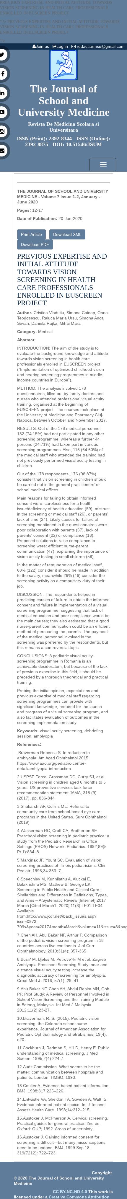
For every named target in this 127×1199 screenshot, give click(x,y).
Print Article (31, 234)
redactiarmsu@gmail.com (101, 46)
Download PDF (35, 244)
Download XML (67, 234)
